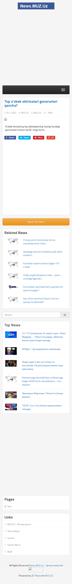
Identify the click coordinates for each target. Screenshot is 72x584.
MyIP (9, 551)
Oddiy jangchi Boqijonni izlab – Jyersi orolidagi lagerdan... (41, 276)
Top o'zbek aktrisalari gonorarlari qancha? (30, 103)
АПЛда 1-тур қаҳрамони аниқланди (41, 349)
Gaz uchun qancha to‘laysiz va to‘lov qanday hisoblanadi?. (41, 300)
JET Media (36, 575)
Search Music (14, 545)
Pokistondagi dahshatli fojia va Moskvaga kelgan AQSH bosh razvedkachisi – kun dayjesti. (42, 381)
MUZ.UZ (25, 112)
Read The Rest (36, 222)
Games (10, 538)
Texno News (13, 531)
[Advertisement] (36, 47)
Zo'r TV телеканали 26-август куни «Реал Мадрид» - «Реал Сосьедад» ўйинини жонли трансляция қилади (44, 336)
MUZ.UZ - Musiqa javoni (19, 524)
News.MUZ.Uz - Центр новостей (46, 565)
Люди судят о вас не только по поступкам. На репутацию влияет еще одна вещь (42, 365)
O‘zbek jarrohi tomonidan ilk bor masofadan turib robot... (39, 241)
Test (9, 506)
